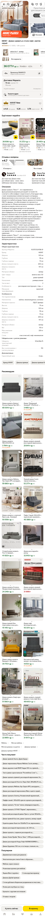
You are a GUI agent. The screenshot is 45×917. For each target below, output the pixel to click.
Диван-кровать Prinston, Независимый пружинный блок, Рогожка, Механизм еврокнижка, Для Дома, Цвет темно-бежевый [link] (11, 588)
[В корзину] (15, 137)
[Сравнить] (32, 4)
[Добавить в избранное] (36, 4)
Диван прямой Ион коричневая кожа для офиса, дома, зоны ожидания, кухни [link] (9, 624)
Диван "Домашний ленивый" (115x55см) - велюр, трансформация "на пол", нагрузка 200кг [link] (32, 404)
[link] (15, 759)
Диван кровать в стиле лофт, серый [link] (9, 145)
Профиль (40, 914)
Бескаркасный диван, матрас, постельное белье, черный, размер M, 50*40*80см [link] (33, 660)
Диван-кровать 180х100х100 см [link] (8, 442)
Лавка (13, 914)
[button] (11, 34)
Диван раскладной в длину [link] (31, 552)
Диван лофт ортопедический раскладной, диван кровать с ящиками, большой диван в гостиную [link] (31, 624)
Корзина (31, 914)
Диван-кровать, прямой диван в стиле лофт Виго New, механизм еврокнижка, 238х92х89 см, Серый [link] (32, 698)
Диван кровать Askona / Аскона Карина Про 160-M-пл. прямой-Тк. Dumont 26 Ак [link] (11, 404)
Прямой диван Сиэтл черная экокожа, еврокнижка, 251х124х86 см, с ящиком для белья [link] (32, 480)
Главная (4, 914)
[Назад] (4, 4)
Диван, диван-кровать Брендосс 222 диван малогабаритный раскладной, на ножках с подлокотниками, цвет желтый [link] (11, 660)
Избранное (22, 914)
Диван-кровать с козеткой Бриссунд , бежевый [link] (11, 516)
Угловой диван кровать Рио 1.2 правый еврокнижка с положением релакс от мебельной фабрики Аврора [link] (10, 552)
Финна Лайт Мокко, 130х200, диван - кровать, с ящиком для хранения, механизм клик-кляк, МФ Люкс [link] (11, 734)
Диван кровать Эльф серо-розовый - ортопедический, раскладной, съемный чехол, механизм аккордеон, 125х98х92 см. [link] (11, 698)
